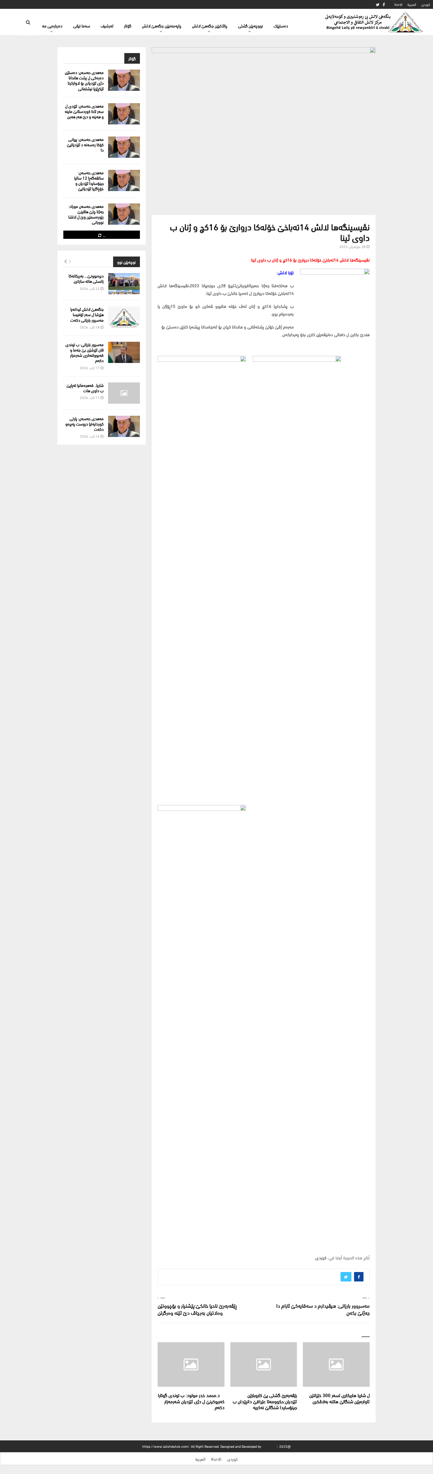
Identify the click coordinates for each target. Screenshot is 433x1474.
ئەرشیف (107, 25)
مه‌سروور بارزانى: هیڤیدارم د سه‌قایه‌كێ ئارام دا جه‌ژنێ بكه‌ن (323, 1308)
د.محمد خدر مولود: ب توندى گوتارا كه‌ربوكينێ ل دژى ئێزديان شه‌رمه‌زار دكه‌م (191, 1401)
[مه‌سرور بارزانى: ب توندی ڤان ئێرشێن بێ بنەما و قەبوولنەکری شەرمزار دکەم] (124, 352)
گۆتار (127, 25)
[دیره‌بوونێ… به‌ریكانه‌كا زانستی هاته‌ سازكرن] (124, 283)
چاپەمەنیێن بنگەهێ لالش (161, 25)
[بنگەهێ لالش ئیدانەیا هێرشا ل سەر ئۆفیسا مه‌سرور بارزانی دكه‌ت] (124, 317)
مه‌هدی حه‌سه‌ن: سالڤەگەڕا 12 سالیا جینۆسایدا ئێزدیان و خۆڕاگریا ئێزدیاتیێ (89, 180)
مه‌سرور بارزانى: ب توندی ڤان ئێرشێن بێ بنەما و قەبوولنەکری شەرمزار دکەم (84, 352)
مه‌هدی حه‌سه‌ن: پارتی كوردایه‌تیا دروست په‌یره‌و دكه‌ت (84, 423)
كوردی (425, 4)
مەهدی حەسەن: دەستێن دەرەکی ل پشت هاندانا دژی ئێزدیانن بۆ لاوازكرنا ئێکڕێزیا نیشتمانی (84, 80)
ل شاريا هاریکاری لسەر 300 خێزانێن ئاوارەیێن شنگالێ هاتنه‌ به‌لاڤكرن (339, 1397)
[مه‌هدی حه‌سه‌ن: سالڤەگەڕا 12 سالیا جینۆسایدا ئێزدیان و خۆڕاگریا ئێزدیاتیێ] (124, 180)
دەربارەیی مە (52, 25)
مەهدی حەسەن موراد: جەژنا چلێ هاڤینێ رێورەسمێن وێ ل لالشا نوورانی (86, 214)
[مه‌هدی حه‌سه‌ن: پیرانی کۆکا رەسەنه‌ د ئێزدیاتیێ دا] (124, 147)
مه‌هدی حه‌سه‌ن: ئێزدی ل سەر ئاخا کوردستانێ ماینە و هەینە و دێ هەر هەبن (84, 111)
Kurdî (398, 4)
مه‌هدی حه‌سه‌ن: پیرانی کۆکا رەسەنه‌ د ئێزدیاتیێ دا (85, 144)
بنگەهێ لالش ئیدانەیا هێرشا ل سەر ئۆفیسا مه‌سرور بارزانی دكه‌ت (87, 314)
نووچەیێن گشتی (250, 25)
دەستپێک (281, 25)
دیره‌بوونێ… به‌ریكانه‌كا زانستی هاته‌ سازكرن (86, 278)
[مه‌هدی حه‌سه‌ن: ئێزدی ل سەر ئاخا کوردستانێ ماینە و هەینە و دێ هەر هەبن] (124, 113)
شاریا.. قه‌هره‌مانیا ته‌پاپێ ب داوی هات (85, 387)
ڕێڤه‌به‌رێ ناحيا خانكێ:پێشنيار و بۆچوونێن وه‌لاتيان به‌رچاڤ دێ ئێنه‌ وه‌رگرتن (197, 1308)
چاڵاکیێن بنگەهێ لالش (209, 25)
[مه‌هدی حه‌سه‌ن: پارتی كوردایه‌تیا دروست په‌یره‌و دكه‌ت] (124, 426)
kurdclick (269, 1446)
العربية (411, 4)
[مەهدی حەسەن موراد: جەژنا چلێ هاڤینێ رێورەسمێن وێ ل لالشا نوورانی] (124, 214)
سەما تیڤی (81, 25)
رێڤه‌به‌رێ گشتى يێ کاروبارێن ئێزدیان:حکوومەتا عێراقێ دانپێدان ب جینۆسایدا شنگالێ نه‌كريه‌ (265, 1401)
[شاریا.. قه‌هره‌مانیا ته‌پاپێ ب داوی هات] (124, 393)
